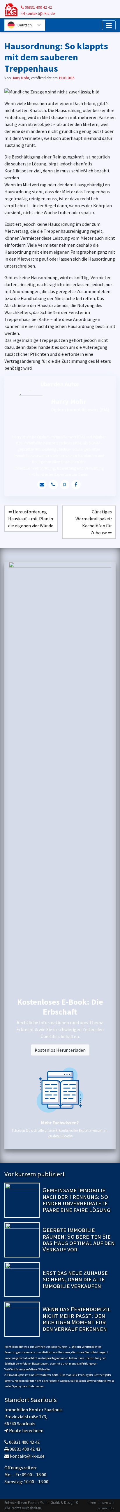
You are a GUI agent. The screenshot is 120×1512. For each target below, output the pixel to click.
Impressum (106, 1502)
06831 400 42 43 (25, 1449)
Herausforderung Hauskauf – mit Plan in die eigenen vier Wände (30, 518)
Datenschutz (105, 1508)
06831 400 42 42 (38, 7)
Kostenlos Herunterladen (60, 1050)
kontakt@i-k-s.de (40, 13)
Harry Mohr (20, 77)
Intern (92, 1502)
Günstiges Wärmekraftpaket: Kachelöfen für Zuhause (93, 522)
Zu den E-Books (60, 1136)
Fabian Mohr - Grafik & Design (51, 1502)
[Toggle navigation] (109, 25)
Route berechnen (26, 1430)
